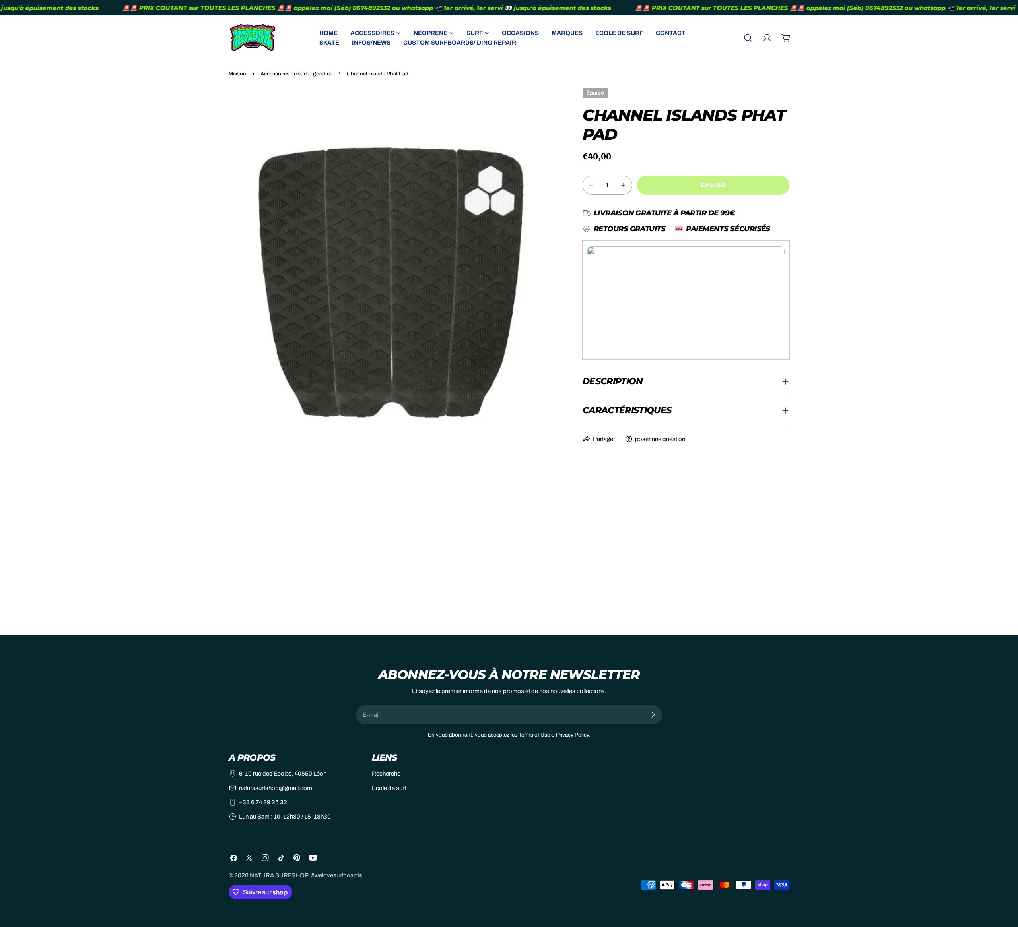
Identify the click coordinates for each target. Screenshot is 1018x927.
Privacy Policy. (573, 735)
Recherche (386, 773)
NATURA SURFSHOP (279, 875)
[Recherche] (748, 38)
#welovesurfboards (336, 875)
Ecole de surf (389, 788)
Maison (237, 74)
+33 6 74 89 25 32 (263, 802)
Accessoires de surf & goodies (296, 74)
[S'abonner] (653, 714)
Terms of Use (534, 735)
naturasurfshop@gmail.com (275, 788)
